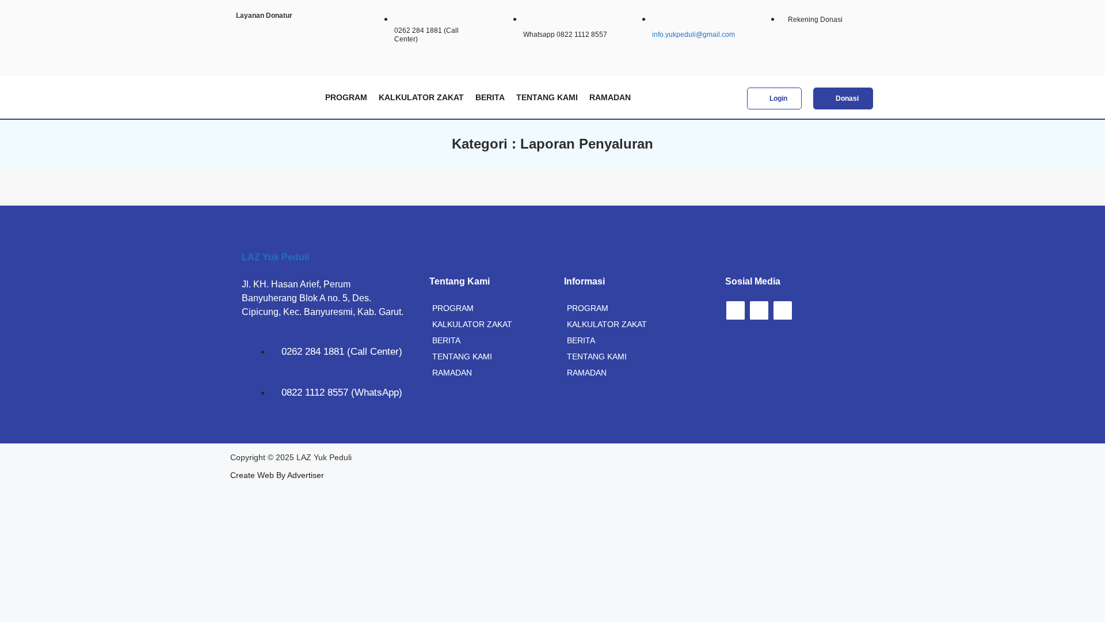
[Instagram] (735, 310)
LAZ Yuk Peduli (275, 257)
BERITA (490, 97)
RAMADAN (610, 97)
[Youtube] (782, 310)
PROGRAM (346, 97)
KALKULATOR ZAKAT (421, 97)
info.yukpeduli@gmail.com (693, 35)
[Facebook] (759, 310)
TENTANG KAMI (547, 97)
